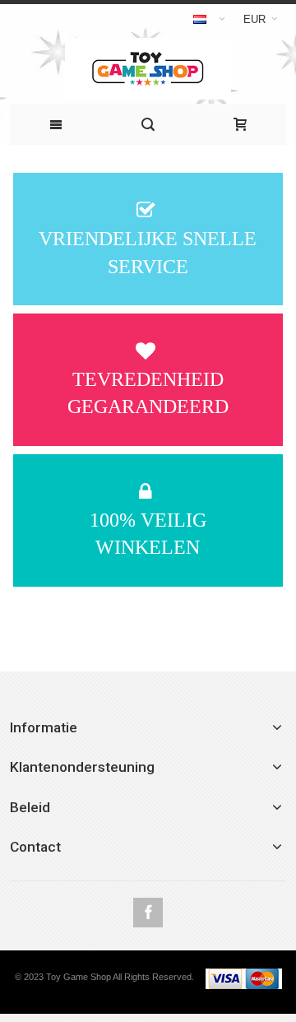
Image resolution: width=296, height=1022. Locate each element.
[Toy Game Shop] (148, 69)
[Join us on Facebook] (148, 913)
